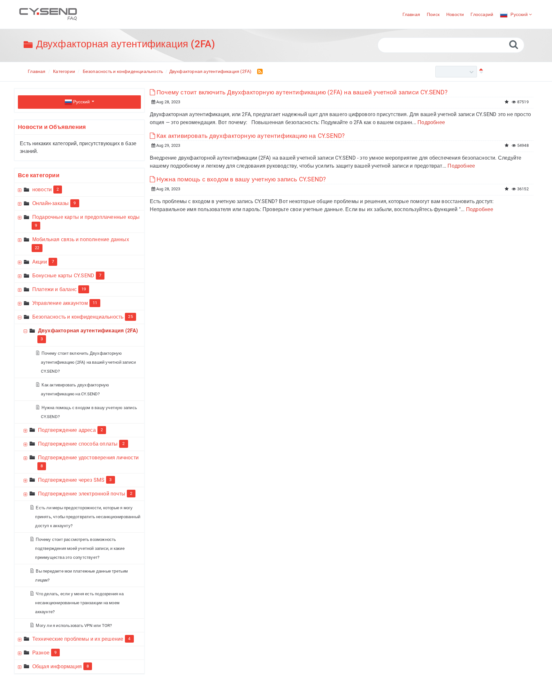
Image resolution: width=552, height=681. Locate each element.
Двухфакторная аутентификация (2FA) (210, 71)
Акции (39, 262)
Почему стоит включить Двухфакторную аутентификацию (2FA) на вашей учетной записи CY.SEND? (88, 362)
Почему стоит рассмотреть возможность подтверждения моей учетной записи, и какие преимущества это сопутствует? (79, 548)
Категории (64, 71)
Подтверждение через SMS (71, 480)
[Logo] (48, 14)
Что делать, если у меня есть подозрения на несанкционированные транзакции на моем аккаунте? (79, 602)
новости (42, 189)
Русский (81, 101)
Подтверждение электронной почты (81, 494)
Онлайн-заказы (50, 203)
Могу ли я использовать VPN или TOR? (75, 625)
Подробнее (431, 122)
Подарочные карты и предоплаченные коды (86, 217)
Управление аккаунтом (60, 303)
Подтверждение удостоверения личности (88, 458)
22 (37, 247)
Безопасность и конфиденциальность (123, 71)
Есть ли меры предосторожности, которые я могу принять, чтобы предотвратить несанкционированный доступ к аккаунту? (87, 516)
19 (83, 289)
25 (130, 316)
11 (95, 302)
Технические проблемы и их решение (78, 639)
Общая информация (57, 666)
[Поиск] (513, 44)
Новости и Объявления (52, 126)
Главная (36, 71)
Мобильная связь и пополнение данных (80, 239)
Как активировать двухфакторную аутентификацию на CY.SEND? (251, 135)
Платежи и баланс (54, 289)
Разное (41, 653)
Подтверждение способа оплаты (78, 444)
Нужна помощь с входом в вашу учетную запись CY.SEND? (242, 179)
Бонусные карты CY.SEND (63, 276)
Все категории (38, 175)
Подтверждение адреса (67, 430)
